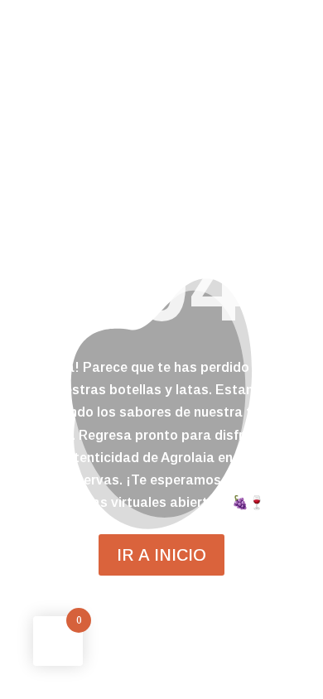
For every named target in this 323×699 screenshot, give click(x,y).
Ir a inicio (161, 555)
